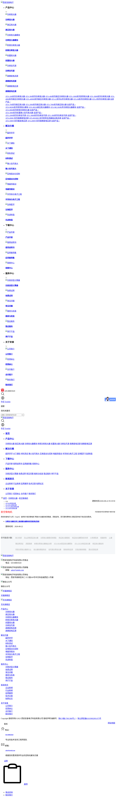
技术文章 (32, 484)
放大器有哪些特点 (40, 549)
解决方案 (4, 635)
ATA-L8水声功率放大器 (11, 508)
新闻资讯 (4, 685)
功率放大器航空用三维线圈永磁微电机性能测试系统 (22, 521)
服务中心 (4, 664)
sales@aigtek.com (17, 570)
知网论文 (40, 484)
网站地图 (111, 723)
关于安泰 (4, 703)
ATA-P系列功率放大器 (101, 99)
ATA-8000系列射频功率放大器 (17, 110)
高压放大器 (19, 444)
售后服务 (47, 474)
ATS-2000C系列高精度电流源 (17, 118)
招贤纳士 (16, 494)
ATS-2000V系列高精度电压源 (39, 121)
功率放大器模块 (30, 444)
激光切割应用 (93, 549)
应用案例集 (27, 464)
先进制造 (88, 454)
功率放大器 (9, 444)
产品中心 (4, 609)
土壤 (110, 538)
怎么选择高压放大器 (31, 538)
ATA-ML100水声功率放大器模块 (63, 107)
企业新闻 (9, 484)
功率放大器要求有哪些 (48, 538)
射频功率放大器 (44, 444)
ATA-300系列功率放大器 (35, 96)
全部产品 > (71, 105)
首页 (5, 498)
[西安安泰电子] (7, 2)
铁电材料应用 (68, 549)
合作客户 (24, 494)
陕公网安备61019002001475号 (89, 718)
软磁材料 (103, 538)
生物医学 (81, 454)
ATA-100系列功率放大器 (15, 96)
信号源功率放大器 (54, 549)
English (7, 402)
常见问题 (30, 474)
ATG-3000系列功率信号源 (36, 115)
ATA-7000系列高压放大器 (56, 105)
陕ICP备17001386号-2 (66, 718)
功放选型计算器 (11, 474)
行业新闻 (16, 484)
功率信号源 (64, 444)
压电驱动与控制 (46, 454)
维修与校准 (38, 474)
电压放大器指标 (64, 538)
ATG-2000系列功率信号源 (15, 115)
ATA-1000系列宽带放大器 (79, 96)
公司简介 (9, 494)
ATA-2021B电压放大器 (82, 543)
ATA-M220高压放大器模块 (39, 107)
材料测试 (24, 454)
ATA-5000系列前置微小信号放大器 (19, 113)
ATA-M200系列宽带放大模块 (16, 107)
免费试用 (22, 474)
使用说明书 (17, 464)
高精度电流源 (75, 444)
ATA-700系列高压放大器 (15, 105)
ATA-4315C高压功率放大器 (12, 506)
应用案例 (24, 484)
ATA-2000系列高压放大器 (35, 105)
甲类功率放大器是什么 (23, 549)
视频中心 (35, 464)
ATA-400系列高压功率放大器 (56, 96)
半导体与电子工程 (70, 454)
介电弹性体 (94, 538)
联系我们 (32, 494)
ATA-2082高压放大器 (10, 503)
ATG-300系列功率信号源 (57, 115)
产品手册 (9, 464)
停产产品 (54, 474)
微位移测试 (19, 543)
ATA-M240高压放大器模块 (63, 543)
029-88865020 (9, 734)
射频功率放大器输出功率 (43, 543)
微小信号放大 (34, 454)
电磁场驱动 (57, 454)
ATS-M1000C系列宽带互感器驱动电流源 (45, 118)
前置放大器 (55, 444)
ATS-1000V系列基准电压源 (16, 121)
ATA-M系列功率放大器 (82, 99)
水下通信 (16, 454)
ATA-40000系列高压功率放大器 (38, 99)
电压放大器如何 (98, 543)
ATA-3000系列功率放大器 (100, 96)
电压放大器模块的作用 (80, 538)
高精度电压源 (86, 444)
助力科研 (18, 538)
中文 (3, 402)
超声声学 (9, 454)
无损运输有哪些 (80, 549)
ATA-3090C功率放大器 (11, 505)
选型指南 (29, 543)
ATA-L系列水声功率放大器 (62, 99)
